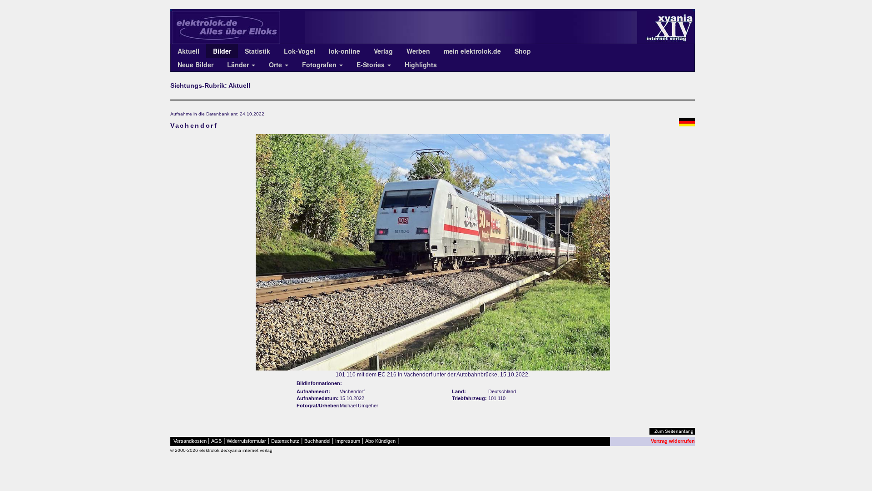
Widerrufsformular (246, 441)
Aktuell (188, 50)
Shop (523, 50)
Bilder (222, 50)
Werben (418, 50)
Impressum (347, 441)
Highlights (421, 64)
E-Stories (371, 64)
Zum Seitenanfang (674, 431)
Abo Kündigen (380, 441)
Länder (239, 64)
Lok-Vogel (299, 50)
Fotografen (320, 64)
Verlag (383, 50)
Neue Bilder (195, 64)
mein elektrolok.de (472, 50)
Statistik (257, 50)
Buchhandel (317, 441)
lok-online (344, 50)
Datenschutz (285, 441)
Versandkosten (190, 441)
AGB (216, 441)
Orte (276, 64)
